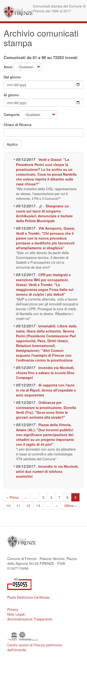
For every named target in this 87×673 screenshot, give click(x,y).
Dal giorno (12, 77)
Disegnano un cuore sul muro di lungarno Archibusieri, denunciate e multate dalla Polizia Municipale (44, 213)
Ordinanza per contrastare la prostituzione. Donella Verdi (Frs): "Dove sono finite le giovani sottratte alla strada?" (46, 410)
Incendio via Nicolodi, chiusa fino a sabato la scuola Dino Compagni (45, 372)
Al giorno (11, 94)
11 (19, 505)
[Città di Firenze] (18, 12)
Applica (12, 144)
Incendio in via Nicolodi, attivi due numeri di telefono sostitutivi (47, 471)
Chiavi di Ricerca (17, 124)
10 (10, 505)
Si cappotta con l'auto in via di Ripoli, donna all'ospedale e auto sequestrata (46, 390)
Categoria (12, 114)
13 (39, 505)
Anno (8, 66)
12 (29, 505)
